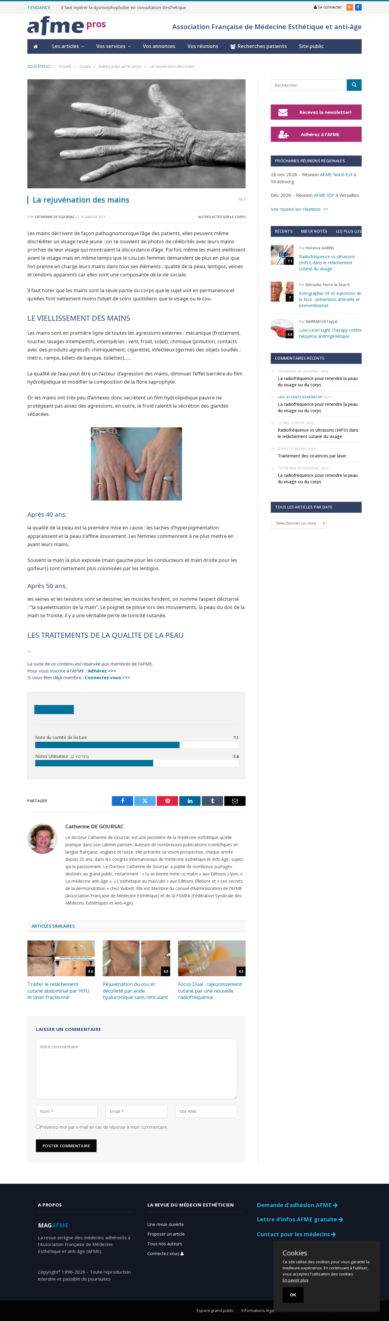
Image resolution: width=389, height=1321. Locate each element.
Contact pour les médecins (294, 1234)
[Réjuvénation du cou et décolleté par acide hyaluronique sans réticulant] (136, 958)
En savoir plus (295, 1280)
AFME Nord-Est (336, 174)
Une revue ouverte (165, 1224)
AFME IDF (324, 195)
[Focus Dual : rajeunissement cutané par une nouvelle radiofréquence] (212, 958)
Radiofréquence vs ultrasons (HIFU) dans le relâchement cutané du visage (327, 263)
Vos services (111, 46)
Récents (284, 231)
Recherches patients (262, 46)
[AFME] (55, 26)
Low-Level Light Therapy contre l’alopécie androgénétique (330, 333)
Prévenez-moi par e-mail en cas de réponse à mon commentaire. (104, 1127)
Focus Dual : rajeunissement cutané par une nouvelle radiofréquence (210, 991)
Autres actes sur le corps (222, 216)
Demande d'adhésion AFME (295, 1205)
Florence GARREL (320, 248)
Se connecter (329, 7)
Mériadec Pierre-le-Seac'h (328, 284)
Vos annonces (159, 46)
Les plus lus (349, 231)
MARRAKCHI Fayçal (321, 321)
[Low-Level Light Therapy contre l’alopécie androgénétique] (282, 328)
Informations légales (260, 1310)
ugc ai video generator (300, 397)
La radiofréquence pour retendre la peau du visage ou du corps (318, 381)
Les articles (65, 46)
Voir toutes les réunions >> (300, 209)
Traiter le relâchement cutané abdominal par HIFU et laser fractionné (58, 991)
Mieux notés (314, 231)
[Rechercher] (354, 85)
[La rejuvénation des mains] (136, 133)
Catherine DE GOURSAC (55, 216)
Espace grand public (215, 1310)
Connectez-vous (164, 1253)
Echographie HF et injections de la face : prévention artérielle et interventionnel (330, 299)
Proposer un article (166, 1234)
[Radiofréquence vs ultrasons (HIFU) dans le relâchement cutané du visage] (282, 255)
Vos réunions (203, 46)
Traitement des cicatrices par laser (312, 456)
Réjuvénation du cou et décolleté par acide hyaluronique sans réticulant (135, 991)
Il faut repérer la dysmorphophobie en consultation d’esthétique (123, 7)
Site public (311, 46)
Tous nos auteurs (164, 1244)
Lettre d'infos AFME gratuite (298, 1219)
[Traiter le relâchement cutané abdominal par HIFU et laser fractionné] (61, 958)
